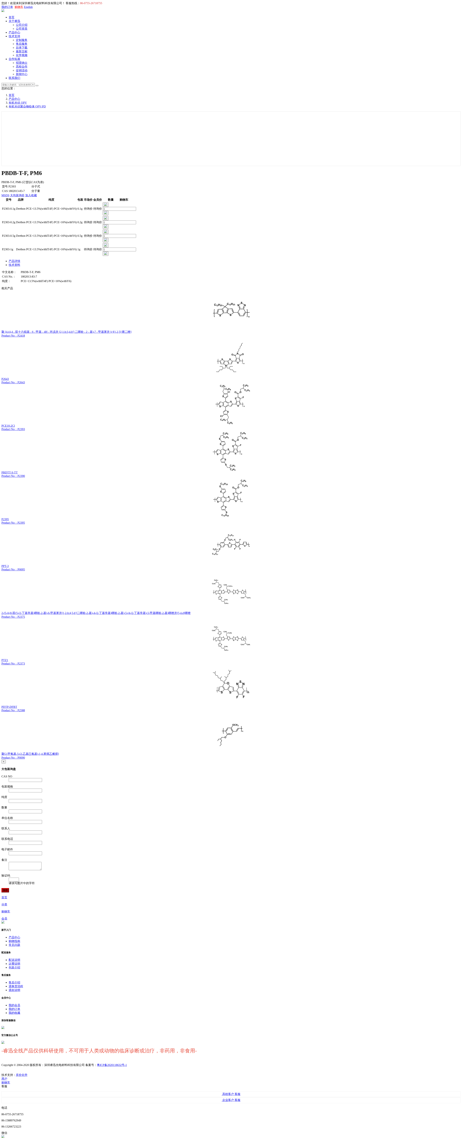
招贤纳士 (21, 62)
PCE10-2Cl (8, 425)
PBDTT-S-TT (9, 472)
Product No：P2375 (13, 616)
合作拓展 (14, 58)
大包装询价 (17, 195)
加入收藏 (31, 195)
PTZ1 (4, 660)
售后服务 (21, 43)
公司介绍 (21, 24)
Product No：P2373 (13, 663)
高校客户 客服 (231, 1094)
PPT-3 (5, 566)
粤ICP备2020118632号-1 (112, 1065)
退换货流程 (16, 986)
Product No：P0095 (13, 569)
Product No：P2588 (13, 710)
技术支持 (14, 36)
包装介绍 (14, 967)
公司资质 (21, 28)
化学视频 (21, 55)
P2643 (5, 378)
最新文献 (21, 51)
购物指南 (14, 941)
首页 (11, 17)
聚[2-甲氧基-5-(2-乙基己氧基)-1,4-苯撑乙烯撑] (30, 753)
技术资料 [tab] (14, 264)
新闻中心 (21, 74)
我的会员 (14, 1005)
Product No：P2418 (13, 335)
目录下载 (21, 47)
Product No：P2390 (13, 475)
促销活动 (21, 70)
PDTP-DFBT (9, 706)
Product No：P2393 (13, 429)
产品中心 (14, 32)
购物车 (19, 6)
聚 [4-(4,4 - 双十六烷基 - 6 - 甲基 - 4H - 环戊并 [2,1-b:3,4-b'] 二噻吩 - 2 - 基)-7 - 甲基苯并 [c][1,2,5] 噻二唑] (66, 331)
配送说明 (14, 959)
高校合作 (21, 66)
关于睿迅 (14, 21)
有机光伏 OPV (18, 102)
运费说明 (14, 963)
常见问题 (14, 944)
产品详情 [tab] (14, 261)
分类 (4, 904)
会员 (4, 918)
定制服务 (21, 40)
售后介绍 (14, 982)
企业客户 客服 (231, 1100)
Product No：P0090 (13, 757)
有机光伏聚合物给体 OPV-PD (27, 106)
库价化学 (21, 1074)
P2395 (5, 519)
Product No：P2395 (13, 522)
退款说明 (14, 990)
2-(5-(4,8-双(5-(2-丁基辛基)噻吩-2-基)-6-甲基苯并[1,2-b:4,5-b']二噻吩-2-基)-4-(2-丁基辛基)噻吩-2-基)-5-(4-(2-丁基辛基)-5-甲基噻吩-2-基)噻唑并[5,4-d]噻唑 (96, 613)
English (28, 6)
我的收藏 (14, 1012)
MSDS (5, 195)
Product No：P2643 (13, 382)
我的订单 (7, 6)
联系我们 (14, 77)
